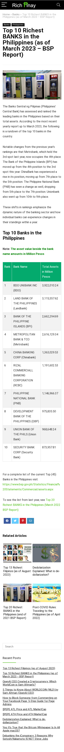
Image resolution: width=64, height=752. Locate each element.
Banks (16, 14)
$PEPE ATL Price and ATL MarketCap (24, 709)
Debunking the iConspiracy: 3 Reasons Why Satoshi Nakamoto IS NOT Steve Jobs (28, 737)
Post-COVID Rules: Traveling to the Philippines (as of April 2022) (46, 613)
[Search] (58, 5)
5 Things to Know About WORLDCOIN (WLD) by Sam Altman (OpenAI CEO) (30, 691)
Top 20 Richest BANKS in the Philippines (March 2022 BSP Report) (31, 505)
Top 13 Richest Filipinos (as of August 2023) (17, 571)
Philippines (18, 25)
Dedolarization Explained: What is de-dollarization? (46, 571)
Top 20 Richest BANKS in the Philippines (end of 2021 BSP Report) (14, 613)
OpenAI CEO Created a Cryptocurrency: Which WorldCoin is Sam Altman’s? (29, 683)
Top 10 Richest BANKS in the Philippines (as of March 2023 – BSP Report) (30, 675)
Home (6, 14)
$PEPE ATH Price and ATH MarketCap (25, 714)
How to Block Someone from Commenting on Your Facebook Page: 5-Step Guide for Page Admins (30, 701)
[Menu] (4, 5)
